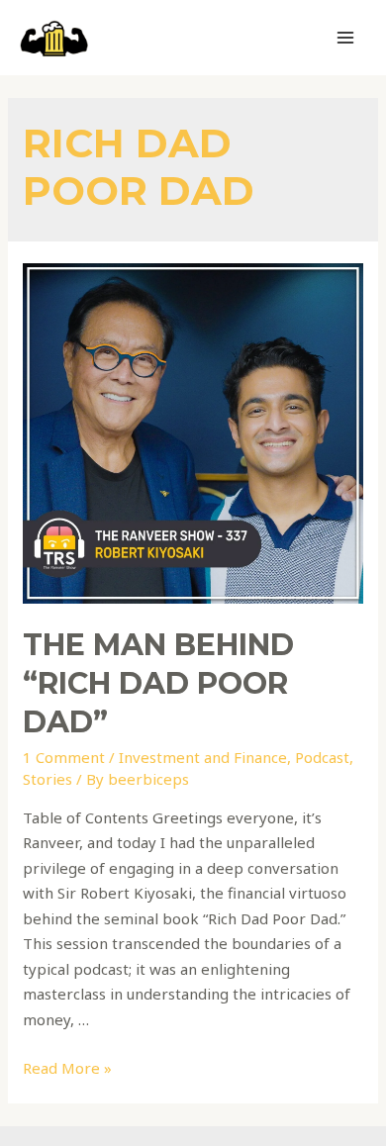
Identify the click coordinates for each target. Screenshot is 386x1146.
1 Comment (64, 757)
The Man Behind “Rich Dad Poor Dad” (158, 683)
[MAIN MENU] (346, 38)
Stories (47, 779)
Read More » (67, 1068)
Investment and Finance (203, 757)
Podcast (322, 757)
